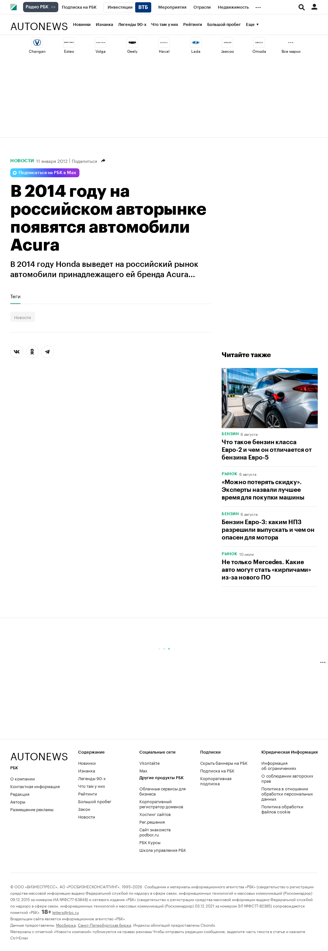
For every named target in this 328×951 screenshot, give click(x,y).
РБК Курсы (149, 842)
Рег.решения (152, 821)
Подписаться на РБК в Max (47, 173)
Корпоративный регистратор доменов (161, 803)
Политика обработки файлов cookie (282, 808)
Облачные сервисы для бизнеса (162, 790)
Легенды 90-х (132, 24)
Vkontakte (149, 762)
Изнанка (104, 24)
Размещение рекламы (31, 809)
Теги (15, 296)
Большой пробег (224, 24)
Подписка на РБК (217, 770)
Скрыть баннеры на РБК (224, 762)
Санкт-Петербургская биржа (104, 925)
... (258, 6)
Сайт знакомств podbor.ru (155, 831)
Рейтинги (192, 24)
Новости (22, 160)
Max (143, 770)
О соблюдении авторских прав (287, 778)
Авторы (17, 801)
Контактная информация (35, 786)
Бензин (230, 434)
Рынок (229, 474)
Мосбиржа (66, 925)
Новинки (82, 24)
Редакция (19, 793)
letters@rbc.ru (65, 912)
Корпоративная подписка (216, 780)
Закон (84, 808)
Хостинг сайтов (155, 814)
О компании (22, 778)
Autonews (39, 22)
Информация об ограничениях (278, 765)
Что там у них (164, 24)
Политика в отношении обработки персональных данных (287, 793)
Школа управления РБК (162, 849)
